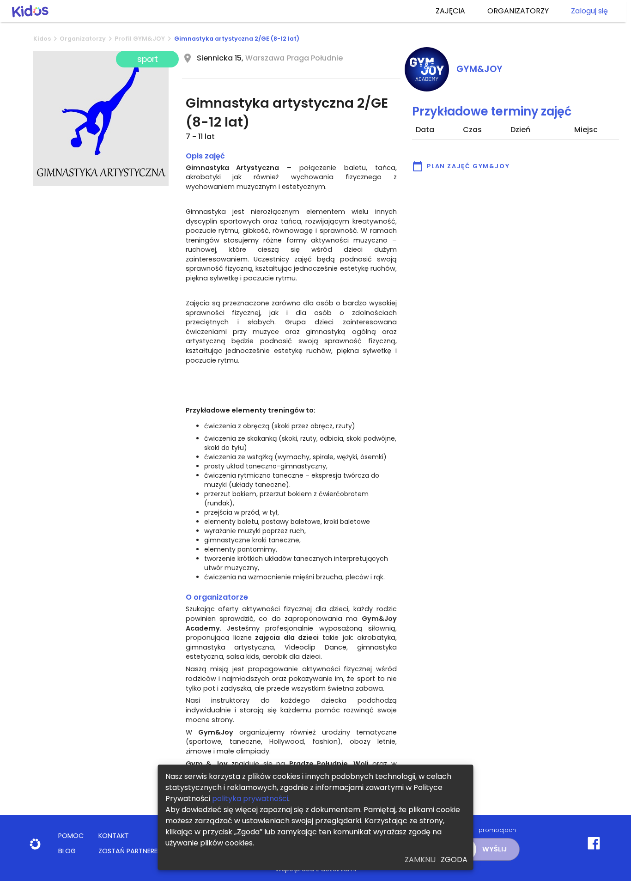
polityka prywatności (250, 798)
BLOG (67, 851)
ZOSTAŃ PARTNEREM (130, 851)
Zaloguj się (589, 11)
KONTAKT (113, 835)
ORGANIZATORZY (518, 11)
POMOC (71, 835)
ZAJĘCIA (450, 11)
